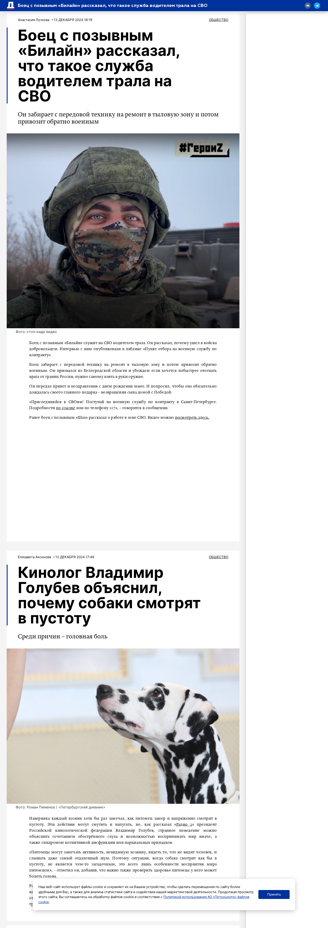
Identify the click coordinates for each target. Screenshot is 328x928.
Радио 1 (184, 825)
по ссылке (65, 408)
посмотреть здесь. (192, 418)
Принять (274, 894)
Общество (218, 20)
